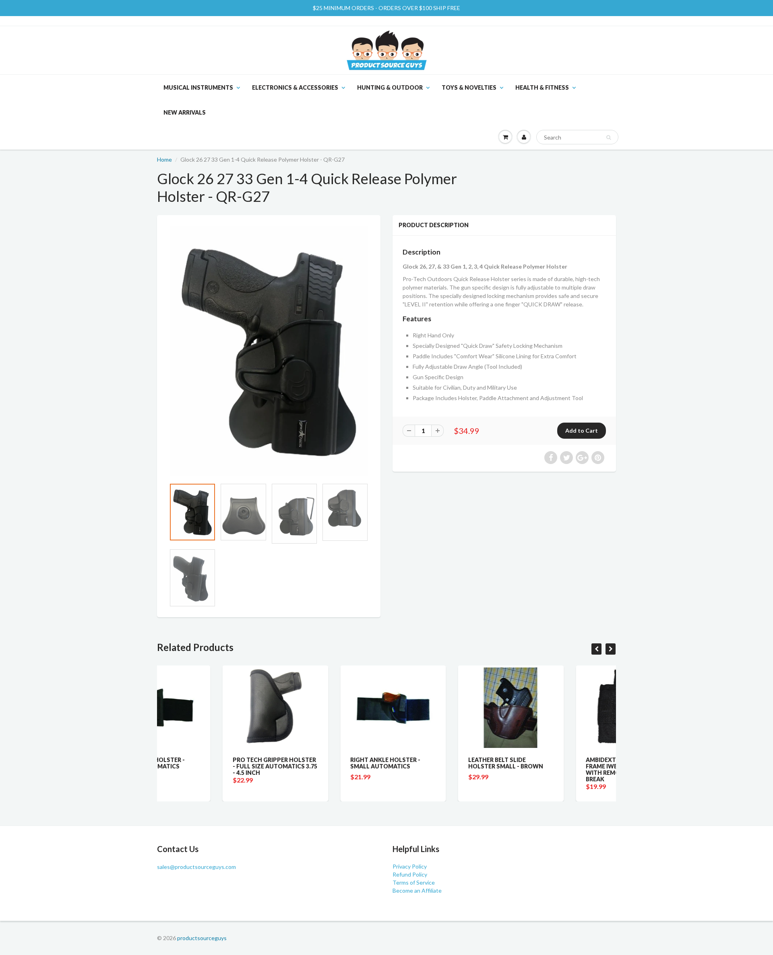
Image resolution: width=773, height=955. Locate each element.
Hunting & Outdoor (390, 87)
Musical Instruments (198, 87)
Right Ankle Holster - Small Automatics (320, 763)
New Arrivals (184, 112)
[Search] (608, 137)
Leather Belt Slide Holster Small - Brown (440, 763)
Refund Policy (410, 874)
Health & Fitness (542, 87)
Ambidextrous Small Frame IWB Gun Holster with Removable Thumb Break (558, 769)
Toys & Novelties (469, 87)
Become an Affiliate (417, 890)
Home (164, 159)
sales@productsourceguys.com (196, 866)
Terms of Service (414, 882)
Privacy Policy (410, 866)
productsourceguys (202, 937)
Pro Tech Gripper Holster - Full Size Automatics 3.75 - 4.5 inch (209, 766)
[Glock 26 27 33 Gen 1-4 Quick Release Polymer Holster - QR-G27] (268, 351)
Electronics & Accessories (295, 87)
